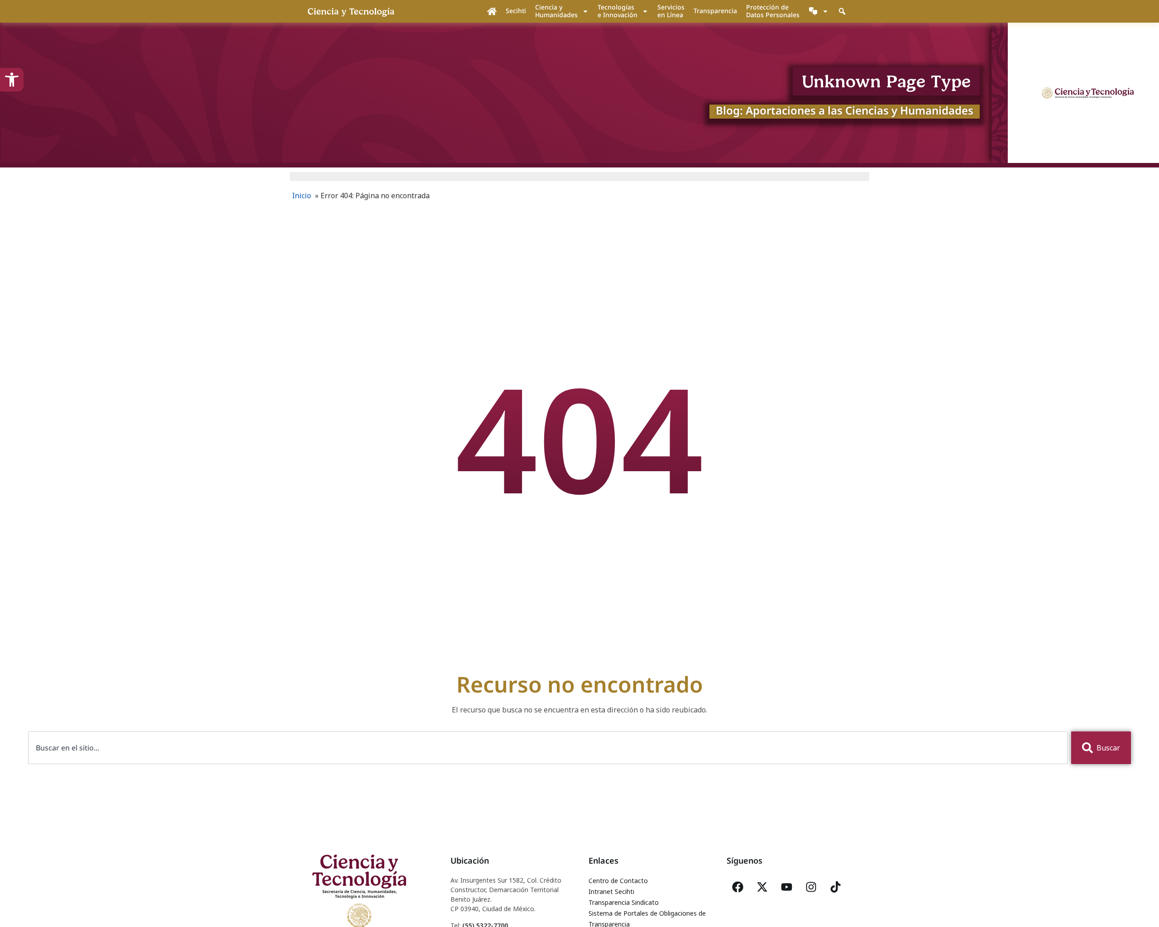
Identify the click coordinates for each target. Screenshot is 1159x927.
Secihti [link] (516, 10)
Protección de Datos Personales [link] (773, 11)
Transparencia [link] (715, 10)
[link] (12, 79)
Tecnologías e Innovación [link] (617, 11)
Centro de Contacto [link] (618, 880)
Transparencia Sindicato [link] (624, 902)
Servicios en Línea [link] (671, 11)
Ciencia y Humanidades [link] (556, 11)
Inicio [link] (301, 196)
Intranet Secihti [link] (611, 891)
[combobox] (548, 747)
